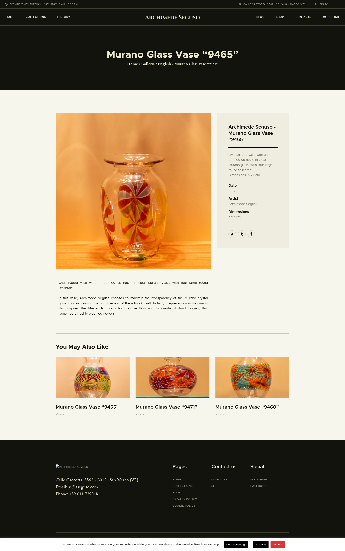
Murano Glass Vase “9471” (166, 407)
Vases (60, 414)
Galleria (148, 63)
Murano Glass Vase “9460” (247, 407)
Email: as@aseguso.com (77, 487)
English (164, 64)
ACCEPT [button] (261, 544)
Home (132, 64)
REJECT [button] (278, 544)
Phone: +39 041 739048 (77, 494)
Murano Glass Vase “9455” (87, 407)
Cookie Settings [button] (236, 544)
